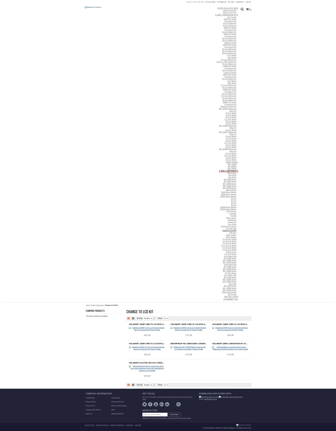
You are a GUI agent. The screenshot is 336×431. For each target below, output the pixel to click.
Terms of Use (90, 406)
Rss (178, 404)
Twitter (144, 404)
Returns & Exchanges (119, 406)
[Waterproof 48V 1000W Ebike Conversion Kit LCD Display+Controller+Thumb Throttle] (188, 348)
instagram (173, 405)
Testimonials (90, 398)
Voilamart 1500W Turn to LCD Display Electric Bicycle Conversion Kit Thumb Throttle (147, 344)
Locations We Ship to (93, 410)
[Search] (242, 9)
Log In (248, 2)
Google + (161, 404)
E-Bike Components (97, 305)
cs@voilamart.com (210, 399)
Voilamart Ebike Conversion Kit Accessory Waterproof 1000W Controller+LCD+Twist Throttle (230, 344)
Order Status (115, 398)
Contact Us (129, 425)
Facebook (150, 404)
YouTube (156, 404)
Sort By (140, 318)
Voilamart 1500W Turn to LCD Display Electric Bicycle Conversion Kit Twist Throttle (230, 324)
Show (160, 318)
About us (89, 414)
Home (88, 305)
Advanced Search (102, 425)
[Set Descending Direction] (154, 318)
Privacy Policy (91, 402)
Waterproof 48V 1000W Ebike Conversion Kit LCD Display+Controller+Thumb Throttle (188, 344)
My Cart (231, 2)
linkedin (167, 404)
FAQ (112, 410)
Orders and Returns (117, 425)
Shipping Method (117, 414)
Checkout (240, 2)
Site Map (138, 425)
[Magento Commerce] (93, 7)
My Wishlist (221, 2)
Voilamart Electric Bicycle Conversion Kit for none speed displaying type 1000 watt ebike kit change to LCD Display (147, 363)
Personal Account (117, 402)
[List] (133, 318)
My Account (211, 2)
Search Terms (89, 425)
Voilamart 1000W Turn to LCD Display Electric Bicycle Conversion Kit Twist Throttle (147, 324)
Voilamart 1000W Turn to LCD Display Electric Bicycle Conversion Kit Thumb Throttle (188, 324)
